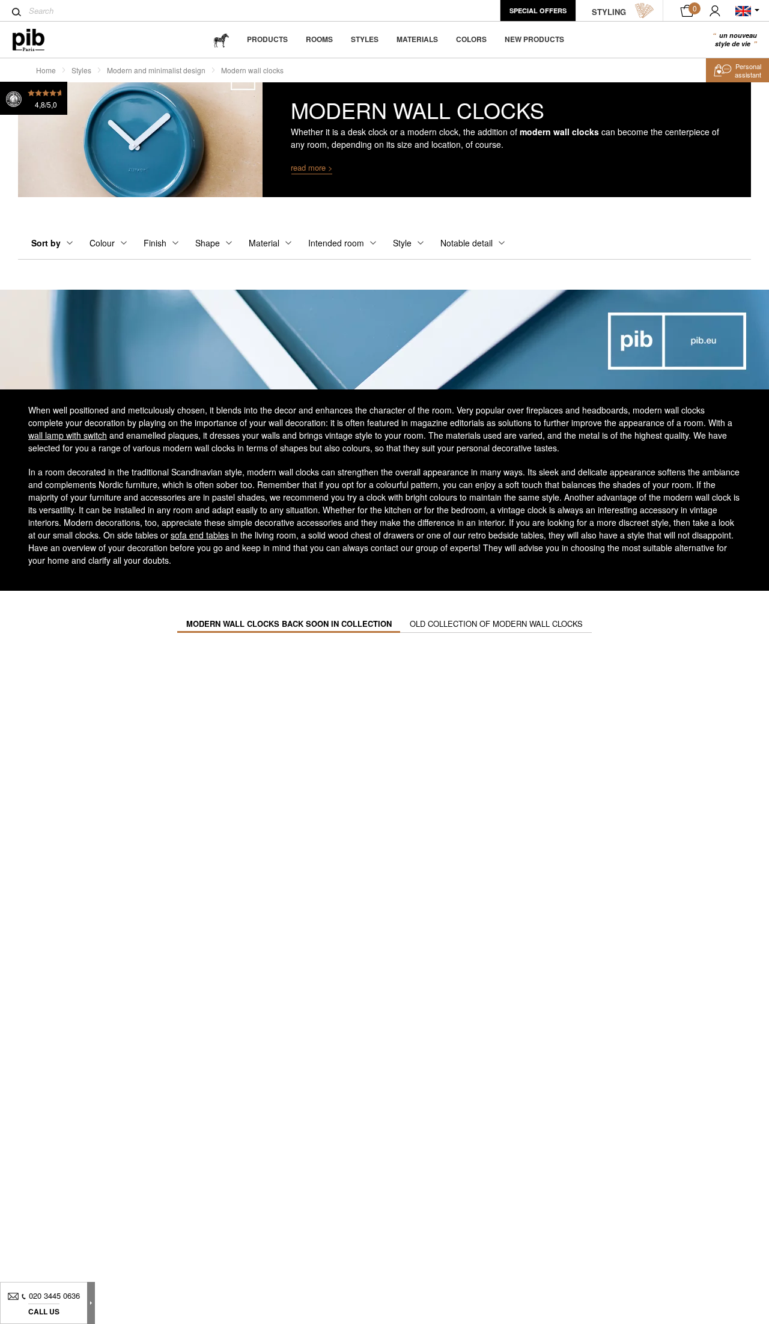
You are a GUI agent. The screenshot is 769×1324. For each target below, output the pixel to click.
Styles (364, 39)
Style (402, 243)
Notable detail (466, 243)
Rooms (319, 39)
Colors (471, 39)
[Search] (16, 12)
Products (267, 39)
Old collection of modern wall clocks (496, 623)
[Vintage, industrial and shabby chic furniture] (38, 40)
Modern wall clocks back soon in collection (289, 623)
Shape (207, 243)
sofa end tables (200, 535)
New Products (534, 39)
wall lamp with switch (67, 435)
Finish (155, 243)
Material (264, 243)
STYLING (609, 11)
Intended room (336, 243)
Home (46, 70)
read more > (312, 167)
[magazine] (221, 39)
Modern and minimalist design (156, 70)
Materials (417, 39)
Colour (102, 243)
